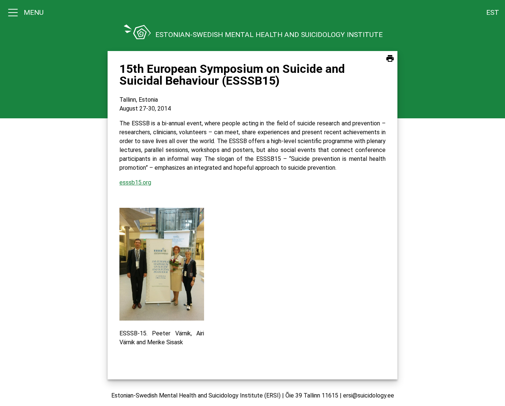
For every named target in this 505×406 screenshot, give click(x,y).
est (492, 12)
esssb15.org (135, 182)
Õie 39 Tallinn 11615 (311, 395)
